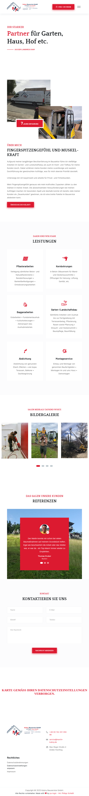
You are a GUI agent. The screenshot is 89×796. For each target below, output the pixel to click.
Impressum (11, 772)
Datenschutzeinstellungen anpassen (17, 767)
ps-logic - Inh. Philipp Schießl (62, 793)
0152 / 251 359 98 (64, 7)
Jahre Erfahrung (29, 123)
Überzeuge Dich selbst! (20, 205)
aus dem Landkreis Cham (25, 49)
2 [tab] (43, 466)
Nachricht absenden (44, 650)
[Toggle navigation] (79, 7)
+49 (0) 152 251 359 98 (57, 733)
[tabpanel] (15, 441)
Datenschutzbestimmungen (17, 762)
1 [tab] (38, 466)
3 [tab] (47, 466)
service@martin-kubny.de (56, 740)
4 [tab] (51, 466)
